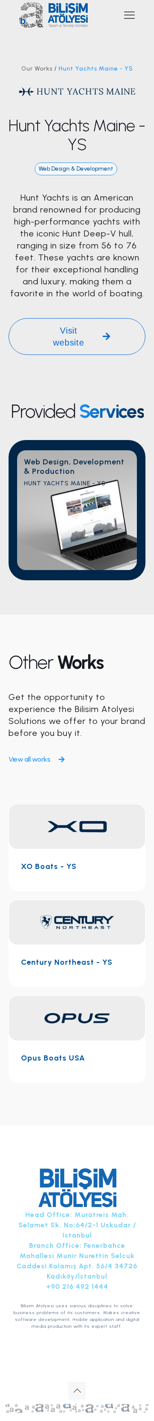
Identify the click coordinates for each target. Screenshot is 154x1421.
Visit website (68, 336)
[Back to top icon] (77, 1391)
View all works (29, 759)
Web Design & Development (75, 168)
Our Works (37, 68)
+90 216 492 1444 (77, 1286)
